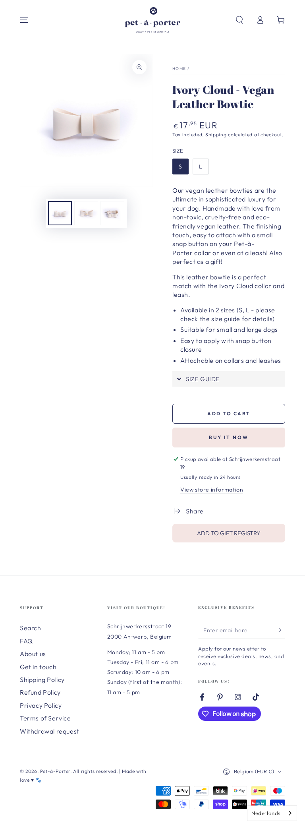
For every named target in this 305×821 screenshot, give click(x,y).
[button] (239, 20)
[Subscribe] (280, 630)
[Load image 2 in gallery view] (86, 213)
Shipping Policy (42, 680)
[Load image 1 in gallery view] (60, 213)
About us (33, 654)
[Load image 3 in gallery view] (112, 213)
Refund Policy (40, 692)
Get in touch (38, 667)
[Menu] (24, 20)
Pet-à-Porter (55, 771)
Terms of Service (45, 718)
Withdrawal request (49, 731)
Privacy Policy (41, 705)
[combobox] (272, 813)
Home (179, 68)
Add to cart (228, 413)
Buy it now (229, 437)
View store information (211, 489)
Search (30, 628)
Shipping (216, 134)
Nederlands (266, 813)
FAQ (26, 641)
